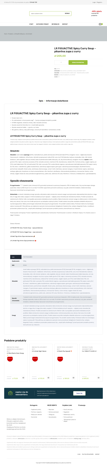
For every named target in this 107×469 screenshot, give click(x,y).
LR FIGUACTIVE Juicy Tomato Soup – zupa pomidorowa (26, 228)
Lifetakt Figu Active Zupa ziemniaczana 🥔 (22, 236)
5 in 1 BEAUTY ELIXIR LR (89, 351)
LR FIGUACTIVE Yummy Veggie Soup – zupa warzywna (26, 232)
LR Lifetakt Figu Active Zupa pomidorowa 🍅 (23, 240)
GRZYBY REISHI (61, 347)
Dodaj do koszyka (78, 62)
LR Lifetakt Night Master (39, 351)
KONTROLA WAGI (72, 70)
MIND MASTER (10, 347)
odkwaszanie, (53, 438)
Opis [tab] (41, 101)
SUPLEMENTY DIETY (81, 70)
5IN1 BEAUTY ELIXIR (87, 347)
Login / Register (97, 2)
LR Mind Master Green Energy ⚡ (15, 354)
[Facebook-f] (8, 454)
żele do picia (21, 438)
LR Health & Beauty (64, 74)
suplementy (16, 421)
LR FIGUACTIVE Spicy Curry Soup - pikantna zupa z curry (74, 72)
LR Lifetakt (72, 74)
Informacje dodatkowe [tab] (57, 101)
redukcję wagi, (77, 438)
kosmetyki (10, 423)
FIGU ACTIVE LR (64, 70)
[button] (79, 393)
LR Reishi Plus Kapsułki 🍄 (64, 351)
